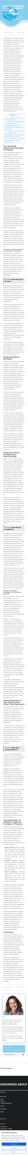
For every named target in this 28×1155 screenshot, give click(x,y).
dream (7, 13)
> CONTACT (2, 1101)
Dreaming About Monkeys (12, 125)
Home (5, 17)
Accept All (14, 1144)
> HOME (1, 1099)
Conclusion (8, 142)
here (5, 1040)
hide (17, 115)
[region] (14, 1142)
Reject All (14, 1152)
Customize (14, 1148)
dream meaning (15, 13)
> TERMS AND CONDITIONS (6, 1103)
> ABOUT (2, 1111)
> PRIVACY (2, 1106)
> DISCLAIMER (3, 1108)
